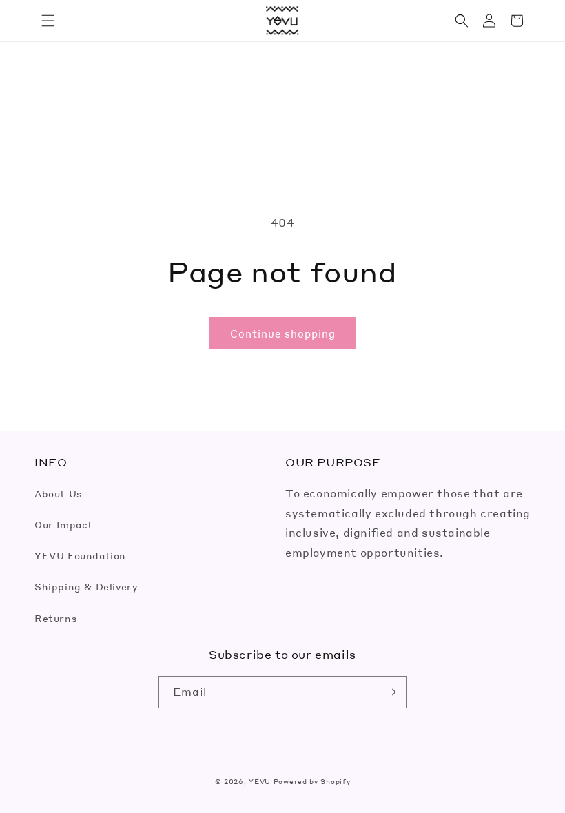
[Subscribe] (391, 692)
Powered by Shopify (312, 781)
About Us (58, 493)
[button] (48, 20)
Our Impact (63, 524)
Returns (55, 618)
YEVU (260, 781)
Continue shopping (283, 333)
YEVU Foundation (80, 555)
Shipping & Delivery (85, 586)
